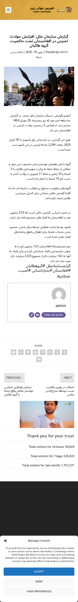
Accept (39, 571)
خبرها (39, 57)
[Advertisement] (39, 531)
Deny (39, 581)
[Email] (37, 315)
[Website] (31, 315)
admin (63, 52)
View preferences (39, 591)
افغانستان (16, 52)
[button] (5, 540)
